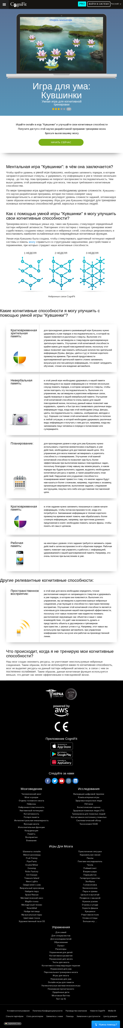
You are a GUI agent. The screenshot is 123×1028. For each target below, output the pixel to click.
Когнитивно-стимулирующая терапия (61, 965)
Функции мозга (31, 824)
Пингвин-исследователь (90, 861)
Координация (31, 830)
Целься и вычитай (90, 894)
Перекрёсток (90, 875)
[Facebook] (48, 781)
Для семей (61, 932)
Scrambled (32, 908)
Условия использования (18, 1011)
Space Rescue (31, 894)
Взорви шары (90, 871)
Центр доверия (110, 1016)
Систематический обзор (88, 820)
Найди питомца (32, 911)
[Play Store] (61, 754)
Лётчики (88, 804)
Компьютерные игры (88, 797)
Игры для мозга (61, 975)
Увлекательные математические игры (60, 985)
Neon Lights (32, 881)
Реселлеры (61, 949)
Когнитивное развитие (61, 955)
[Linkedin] (75, 781)
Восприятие (31, 837)
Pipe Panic (32, 861)
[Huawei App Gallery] (61, 762)
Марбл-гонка (31, 901)
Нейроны (31, 804)
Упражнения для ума (61, 969)
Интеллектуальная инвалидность (31, 820)
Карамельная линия (90, 855)
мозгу (32, 242)
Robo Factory (31, 871)
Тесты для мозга (60, 962)
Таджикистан (13, 1023)
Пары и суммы (90, 891)
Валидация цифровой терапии (88, 794)
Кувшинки (90, 911)
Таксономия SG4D (89, 824)
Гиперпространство (90, 878)
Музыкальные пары (31, 914)
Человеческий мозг (31, 794)
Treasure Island (31, 878)
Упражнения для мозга (61, 959)
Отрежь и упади (90, 905)
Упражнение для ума (61, 979)
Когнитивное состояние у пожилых (89, 817)
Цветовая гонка (32, 918)
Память (31, 834)
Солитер (32, 868)
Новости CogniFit (97, 1011)
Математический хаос (32, 898)
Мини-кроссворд (31, 855)
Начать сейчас (61, 142)
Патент (60, 945)
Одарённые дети (60, 992)
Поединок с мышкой (90, 898)
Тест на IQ (61, 999)
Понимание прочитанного (61, 989)
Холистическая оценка (88, 807)
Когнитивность (31, 814)
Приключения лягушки (90, 851)
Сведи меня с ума (32, 885)
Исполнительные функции (31, 827)
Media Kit (112, 1011)
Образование (61, 942)
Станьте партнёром (14, 1016)
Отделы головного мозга (31, 800)
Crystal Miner (31, 865)
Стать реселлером (34, 1016)
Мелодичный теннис (31, 905)
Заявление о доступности (88, 1016)
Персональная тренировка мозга (61, 972)
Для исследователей (60, 939)
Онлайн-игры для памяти (61, 982)
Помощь (70, 1016)
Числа (90, 865)
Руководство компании (76, 1011)
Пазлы (90, 858)
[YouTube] (61, 781)
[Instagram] (68, 781)
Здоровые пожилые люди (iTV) (88, 810)
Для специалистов (60, 935)
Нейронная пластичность (31, 807)
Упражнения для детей (60, 952)
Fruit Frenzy (32, 858)
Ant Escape (31, 875)
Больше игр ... (90, 921)
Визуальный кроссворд (32, 888)
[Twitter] (54, 781)
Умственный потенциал (32, 810)
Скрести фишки (90, 908)
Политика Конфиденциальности (48, 1011)
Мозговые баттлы (61, 995)
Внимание (31, 840)
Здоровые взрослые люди (88, 800)
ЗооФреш (90, 881)
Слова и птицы (90, 918)
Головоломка (90, 885)
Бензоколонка (90, 888)
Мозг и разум (31, 797)
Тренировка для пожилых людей (88, 814)
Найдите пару (32, 891)
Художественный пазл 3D (32, 921)
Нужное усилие (90, 901)
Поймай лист (90, 868)
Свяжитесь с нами (54, 1016)
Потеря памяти (31, 817)
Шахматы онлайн (32, 851)
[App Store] (61, 746)
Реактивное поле (90, 914)
